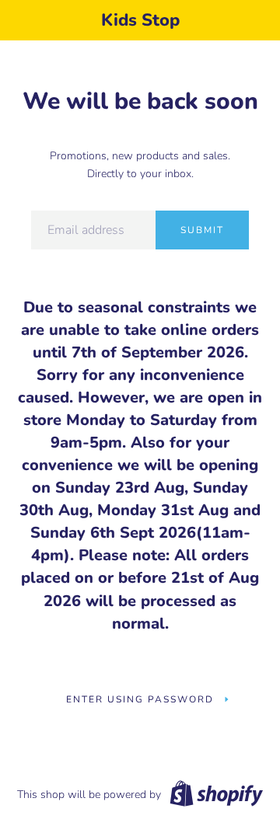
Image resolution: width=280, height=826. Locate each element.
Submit (202, 230)
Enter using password (140, 699)
